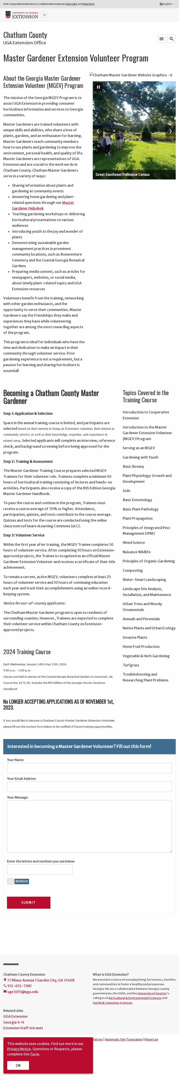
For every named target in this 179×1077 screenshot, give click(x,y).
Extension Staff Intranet (23, 1028)
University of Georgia (152, 993)
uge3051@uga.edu (20, 992)
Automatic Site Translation (123, 1039)
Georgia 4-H (13, 1022)
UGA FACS (89, 3)
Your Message (17, 797)
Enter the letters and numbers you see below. (41, 861)
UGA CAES (71, 3)
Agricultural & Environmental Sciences (135, 998)
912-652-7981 (17, 986)
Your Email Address (21, 779)
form (34, 1054)
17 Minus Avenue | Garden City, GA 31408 (38, 980)
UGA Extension (15, 1016)
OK (18, 1065)
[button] (44, 15)
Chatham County (25, 34)
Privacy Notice (19, 1049)
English (168, 3)
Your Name (15, 760)
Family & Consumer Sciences (112, 1002)
